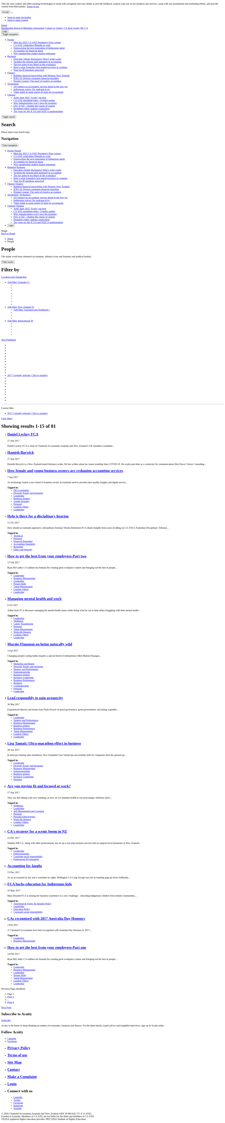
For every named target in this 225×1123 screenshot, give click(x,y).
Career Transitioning (23, 624)
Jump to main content (17, 20)
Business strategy (21, 498)
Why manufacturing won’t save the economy (35, 103)
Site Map (14, 1062)
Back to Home (8, 233)
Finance (11, 72)
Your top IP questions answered (28, 70)
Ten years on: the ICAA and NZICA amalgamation (38, 111)
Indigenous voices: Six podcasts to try (31, 89)
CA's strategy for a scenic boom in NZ (37, 831)
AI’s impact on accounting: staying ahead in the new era (40, 86)
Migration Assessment (33, 28)
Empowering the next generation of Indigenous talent (39, 48)
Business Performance (24, 680)
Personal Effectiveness (24, 816)
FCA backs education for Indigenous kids (39, 884)
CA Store (68, 28)
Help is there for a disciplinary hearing (38, 516)
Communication (21, 686)
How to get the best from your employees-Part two (46, 556)
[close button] (12, 12)
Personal (17, 504)
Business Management (24, 578)
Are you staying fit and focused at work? (39, 786)
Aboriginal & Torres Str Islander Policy (32, 903)
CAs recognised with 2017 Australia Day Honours (46, 918)
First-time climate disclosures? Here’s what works (37, 59)
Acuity (76, 28)
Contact (13, 1069)
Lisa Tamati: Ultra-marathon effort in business (44, 743)
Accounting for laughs (24, 866)
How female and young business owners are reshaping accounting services (65, 471)
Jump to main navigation (19, 17)
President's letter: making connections (31, 108)
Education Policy (21, 909)
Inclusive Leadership (23, 677)
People (10, 39)
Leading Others (20, 507)
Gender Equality (21, 501)
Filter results (7, 262)
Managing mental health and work (34, 599)
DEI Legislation (21, 490)
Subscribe (6, 1020)
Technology (13, 84)
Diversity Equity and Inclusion (28, 493)
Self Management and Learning (28, 811)
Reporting (18, 547)
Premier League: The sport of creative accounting (37, 81)
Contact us (50, 28)
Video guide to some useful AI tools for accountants (38, 92)
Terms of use (33, 6)
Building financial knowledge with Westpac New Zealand (41, 75)
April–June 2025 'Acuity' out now (29, 97)
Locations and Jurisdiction (13, 277)
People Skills (19, 584)
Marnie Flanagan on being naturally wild (39, 644)
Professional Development (26, 859)
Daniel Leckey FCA (22, 434)
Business (11, 56)
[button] (10, 34)
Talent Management (23, 586)
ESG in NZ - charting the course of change (34, 106)
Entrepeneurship (21, 853)
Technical (18, 535)
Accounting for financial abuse (28, 50)
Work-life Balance (22, 632)
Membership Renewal (11, 28)
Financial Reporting (23, 541)
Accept (5, 12)
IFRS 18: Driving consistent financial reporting (36, 78)
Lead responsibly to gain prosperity (35, 698)
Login (4, 31)
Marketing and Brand (23, 663)
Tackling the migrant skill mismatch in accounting (37, 61)
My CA (84, 28)
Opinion (11, 95)
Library (59, 28)
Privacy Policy (18, 1048)
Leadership (18, 496)
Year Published (8, 340)
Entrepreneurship (21, 672)
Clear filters (6, 418)
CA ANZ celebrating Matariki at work (31, 45)
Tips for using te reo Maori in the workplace (34, 64)
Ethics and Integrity (22, 549)
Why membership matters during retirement (34, 53)
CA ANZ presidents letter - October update (34, 100)
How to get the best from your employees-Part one (46, 947)
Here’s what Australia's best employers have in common (40, 67)
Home (4, 25)
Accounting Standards (24, 544)
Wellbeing (18, 621)
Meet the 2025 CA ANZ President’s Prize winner (37, 42)
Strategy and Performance (25, 669)
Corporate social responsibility (28, 856)
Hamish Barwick (20, 452)
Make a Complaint (22, 1077)
